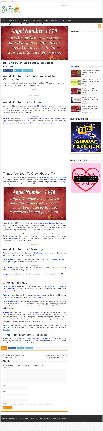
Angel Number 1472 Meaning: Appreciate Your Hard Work (54, 355)
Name (5, 385)
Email (5, 391)
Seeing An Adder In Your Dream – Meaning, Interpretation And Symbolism (91, 72)
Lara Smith (9, 67)
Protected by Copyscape (60, 418)
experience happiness (36, 297)
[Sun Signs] (11, 9)
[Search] (99, 26)
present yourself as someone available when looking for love (34, 119)
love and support (60, 259)
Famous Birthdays (66, 20)
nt (49, 286)
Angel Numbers (25, 20)
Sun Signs (5, 418)
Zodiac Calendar (36, 20)
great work (10, 85)
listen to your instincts (46, 223)
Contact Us (48, 418)
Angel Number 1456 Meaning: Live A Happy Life (14, 355)
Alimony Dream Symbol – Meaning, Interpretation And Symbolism (90, 108)
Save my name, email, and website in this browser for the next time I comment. (28, 404)
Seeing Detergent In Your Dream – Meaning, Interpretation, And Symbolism (91, 81)
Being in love (45, 106)
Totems (45, 20)
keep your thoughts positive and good (42, 338)
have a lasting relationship (56, 179)
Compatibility (54, 20)
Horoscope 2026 (12, 20)
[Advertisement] (86, 46)
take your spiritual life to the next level (51, 177)
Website (5, 398)
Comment (6, 367)
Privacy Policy (40, 418)
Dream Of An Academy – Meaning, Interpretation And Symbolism (90, 90)
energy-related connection (36, 253)
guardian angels (39, 312)
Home (4, 20)
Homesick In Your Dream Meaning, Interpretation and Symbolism (90, 99)
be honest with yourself (14, 238)
